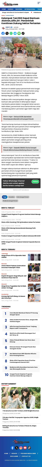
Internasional (30, 9)
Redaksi (14, 453)
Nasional (18, 9)
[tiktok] (29, 449)
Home (4, 9)
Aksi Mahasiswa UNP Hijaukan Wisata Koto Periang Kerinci (23, 354)
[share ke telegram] (15, 34)
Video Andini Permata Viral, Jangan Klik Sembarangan (24, 321)
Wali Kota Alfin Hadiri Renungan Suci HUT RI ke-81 (23, 334)
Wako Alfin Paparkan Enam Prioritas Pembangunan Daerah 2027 (22, 361)
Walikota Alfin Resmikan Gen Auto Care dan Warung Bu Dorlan (24, 368)
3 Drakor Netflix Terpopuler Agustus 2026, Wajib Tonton (20, 418)
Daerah (10, 9)
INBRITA (8, 27)
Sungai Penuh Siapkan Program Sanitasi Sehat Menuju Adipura (21, 375)
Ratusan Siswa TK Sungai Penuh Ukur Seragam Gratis (23, 348)
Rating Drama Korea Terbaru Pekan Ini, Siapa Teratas (19, 426)
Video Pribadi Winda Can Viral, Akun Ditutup (22, 341)
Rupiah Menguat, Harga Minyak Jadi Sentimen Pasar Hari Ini (13, 277)
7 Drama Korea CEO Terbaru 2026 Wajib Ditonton (21, 411)
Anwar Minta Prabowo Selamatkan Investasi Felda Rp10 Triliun (13, 266)
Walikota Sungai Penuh (10, 201)
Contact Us (26, 456)
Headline (11, 197)
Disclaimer (14, 456)
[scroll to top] (39, 456)
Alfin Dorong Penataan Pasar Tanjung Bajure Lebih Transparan (23, 327)
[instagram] (21, 449)
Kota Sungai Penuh (23, 197)
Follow (35, 181)
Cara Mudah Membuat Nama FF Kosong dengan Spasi (24, 314)
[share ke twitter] (7, 34)
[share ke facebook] (3, 34)
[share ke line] (19, 34)
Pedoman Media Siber (28, 453)
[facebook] (13, 449)
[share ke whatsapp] (11, 34)
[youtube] (25, 449)
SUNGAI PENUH (10, 15)
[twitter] (17, 449)
